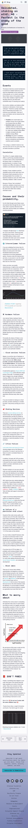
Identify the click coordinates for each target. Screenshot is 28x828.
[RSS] (7, 780)
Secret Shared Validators (9, 560)
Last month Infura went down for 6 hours (13, 447)
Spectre (6, 578)
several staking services (14, 413)
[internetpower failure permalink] (2, 243)
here (17, 230)
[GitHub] (16, 780)
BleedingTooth (6, 582)
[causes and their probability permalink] (2, 197)
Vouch (10, 556)
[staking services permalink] (2, 409)
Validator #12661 (10, 304)
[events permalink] (2, 85)
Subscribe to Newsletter (14, 770)
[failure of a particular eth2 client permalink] (2, 510)
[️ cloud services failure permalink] (2, 352)
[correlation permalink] (2, 152)
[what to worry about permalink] (2, 596)
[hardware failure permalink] (2, 314)
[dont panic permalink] (2, 676)
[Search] (21, 2)
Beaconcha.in (9, 308)
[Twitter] (21, 780)
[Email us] (12, 780)
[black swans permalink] (2, 566)
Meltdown (13, 578)
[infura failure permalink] (2, 444)
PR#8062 (15, 489)
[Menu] (25, 2)
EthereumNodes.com (8, 500)
